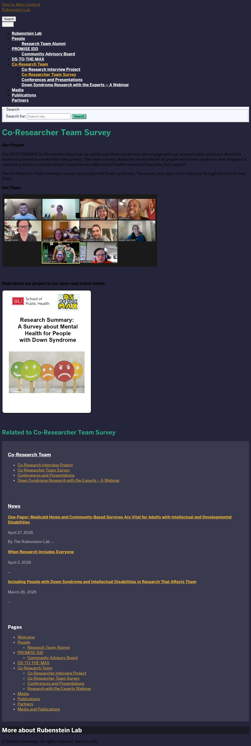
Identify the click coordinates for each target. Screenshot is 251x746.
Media (18, 90)
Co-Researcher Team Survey (49, 74)
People (18, 38)
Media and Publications (39, 709)
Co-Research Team (30, 64)
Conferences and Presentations (52, 79)
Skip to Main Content (21, 4)
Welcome (26, 637)
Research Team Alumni (44, 43)
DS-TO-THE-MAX (28, 59)
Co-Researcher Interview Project (56, 673)
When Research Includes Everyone (41, 551)
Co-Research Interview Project (51, 69)
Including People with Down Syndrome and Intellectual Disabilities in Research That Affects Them (102, 581)
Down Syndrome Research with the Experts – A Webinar (75, 84)
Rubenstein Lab (27, 33)
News (14, 506)
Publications (24, 95)
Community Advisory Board (48, 54)
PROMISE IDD (25, 48)
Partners (20, 100)
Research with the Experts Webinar (59, 688)
